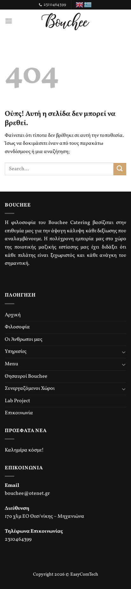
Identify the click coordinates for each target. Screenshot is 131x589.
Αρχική (13, 315)
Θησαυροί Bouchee (26, 376)
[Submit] (120, 169)
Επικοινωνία (19, 413)
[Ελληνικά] (88, 4)
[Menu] (8, 21)
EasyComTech (84, 574)
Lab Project (17, 400)
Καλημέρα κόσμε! (24, 450)
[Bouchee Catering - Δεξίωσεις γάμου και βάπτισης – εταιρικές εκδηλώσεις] (65, 21)
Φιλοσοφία (17, 327)
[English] (80, 4)
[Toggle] (123, 352)
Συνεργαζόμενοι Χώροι (30, 388)
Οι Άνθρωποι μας (23, 339)
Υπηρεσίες (15, 351)
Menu (11, 364)
